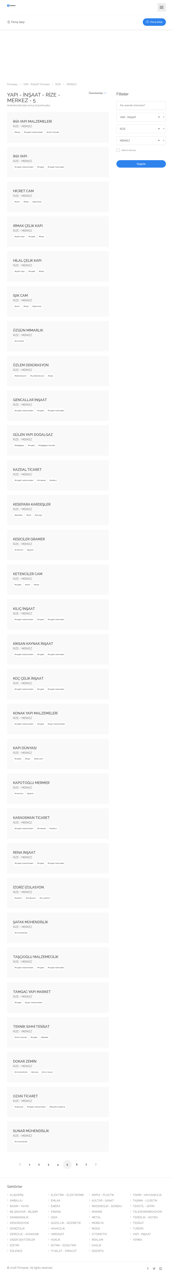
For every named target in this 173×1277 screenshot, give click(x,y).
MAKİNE (97, 1211)
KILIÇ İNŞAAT (24, 609)
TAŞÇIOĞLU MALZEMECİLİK (35, 957)
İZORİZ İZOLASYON (28, 887)
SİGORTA (98, 1251)
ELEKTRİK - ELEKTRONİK (67, 1195)
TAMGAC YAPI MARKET (32, 992)
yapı (51, 376)
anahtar (19, 515)
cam (18, 202)
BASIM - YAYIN (19, 1206)
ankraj (35, 1072)
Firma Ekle (156, 22)
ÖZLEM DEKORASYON (31, 365)
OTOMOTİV (99, 1234)
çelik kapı (20, 236)
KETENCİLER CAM (27, 574)
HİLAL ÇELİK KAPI (27, 261)
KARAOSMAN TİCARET (31, 818)
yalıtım (19, 898)
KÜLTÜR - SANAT (103, 1200)
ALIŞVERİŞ (16, 1195)
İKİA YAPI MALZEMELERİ (32, 121)
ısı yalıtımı (45, 898)
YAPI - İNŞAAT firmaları (36, 84)
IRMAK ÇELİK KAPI (28, 226)
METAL (96, 1217)
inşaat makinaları (56, 167)
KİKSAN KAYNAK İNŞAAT (33, 644)
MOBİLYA (98, 1223)
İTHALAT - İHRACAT (64, 1251)
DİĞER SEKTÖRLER (22, 1239)
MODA (96, 1228)
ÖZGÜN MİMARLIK (28, 330)
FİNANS (56, 1211)
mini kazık (48, 1072)
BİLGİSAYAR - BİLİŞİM (24, 1211)
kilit (29, 515)
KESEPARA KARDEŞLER (32, 504)
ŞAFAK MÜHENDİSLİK (30, 922)
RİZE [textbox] (123, 128)
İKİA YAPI (20, 156)
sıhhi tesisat (53, 132)
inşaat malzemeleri (34, 132)
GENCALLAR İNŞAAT (30, 400)
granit (31, 550)
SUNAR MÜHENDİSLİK (31, 1131)
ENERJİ (55, 1206)
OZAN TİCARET (25, 1096)
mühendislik (22, 933)
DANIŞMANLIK (19, 1217)
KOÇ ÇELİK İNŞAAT (28, 678)
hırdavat (42, 480)
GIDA (54, 1217)
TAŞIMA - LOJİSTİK (145, 1200)
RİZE (58, 84)
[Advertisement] (86, 55)
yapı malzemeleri (57, 724)
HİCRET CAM (23, 191)
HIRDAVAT (57, 1234)
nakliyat (19, 1107)
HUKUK (55, 1239)
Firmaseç (12, 84)
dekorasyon (21, 376)
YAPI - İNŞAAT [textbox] (128, 117)
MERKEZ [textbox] (125, 140)
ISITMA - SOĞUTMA (63, 1245)
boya (18, 132)
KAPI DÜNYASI (25, 748)
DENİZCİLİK (17, 1228)
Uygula (141, 163)
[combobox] (141, 117)
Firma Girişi (17, 22)
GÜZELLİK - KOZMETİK (66, 1223)
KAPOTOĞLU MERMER (31, 783)
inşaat (41, 167)
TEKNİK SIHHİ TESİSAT (31, 1027)
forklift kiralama (58, 1107)
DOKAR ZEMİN (24, 1061)
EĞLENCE (16, 1251)
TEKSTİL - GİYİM (143, 1206)
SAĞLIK (96, 1245)
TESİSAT (138, 1223)
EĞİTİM (14, 1245)
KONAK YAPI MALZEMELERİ (35, 713)
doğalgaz (20, 445)
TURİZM (138, 1228)
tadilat (45, 1037)
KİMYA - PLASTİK (103, 1195)
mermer (19, 550)
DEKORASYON (19, 1223)
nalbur (54, 480)
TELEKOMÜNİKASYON (147, 1211)
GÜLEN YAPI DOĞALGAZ (33, 435)
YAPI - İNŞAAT (142, 1234)
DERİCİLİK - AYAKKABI (24, 1234)
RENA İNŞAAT (24, 852)
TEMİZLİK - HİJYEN (145, 1217)
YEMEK (137, 1239)
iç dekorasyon (38, 376)
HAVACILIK (58, 1228)
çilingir (39, 515)
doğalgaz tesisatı (47, 445)
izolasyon (31, 898)
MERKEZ (27, 126)
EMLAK (55, 1200)
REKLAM (97, 1239)
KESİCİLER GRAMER (29, 539)
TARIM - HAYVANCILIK (147, 1195)
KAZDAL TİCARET (27, 470)
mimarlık (20, 341)
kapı (27, 202)
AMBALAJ (16, 1200)
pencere (37, 202)
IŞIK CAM (20, 296)
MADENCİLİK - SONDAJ (107, 1206)
